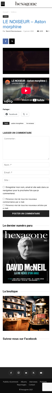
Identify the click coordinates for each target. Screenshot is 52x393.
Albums (24, 382)
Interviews (33, 382)
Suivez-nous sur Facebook (20, 338)
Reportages (21, 385)
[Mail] (26, 373)
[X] (12, 41)
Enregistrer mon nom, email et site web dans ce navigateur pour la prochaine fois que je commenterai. (26, 190)
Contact (32, 385)
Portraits (43, 382)
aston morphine (17, 123)
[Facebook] (5, 41)
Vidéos (13, 12)
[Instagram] (18, 373)
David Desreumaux (13, 31)
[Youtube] (41, 373)
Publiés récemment (10, 382)
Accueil (5, 12)
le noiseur (30, 123)
